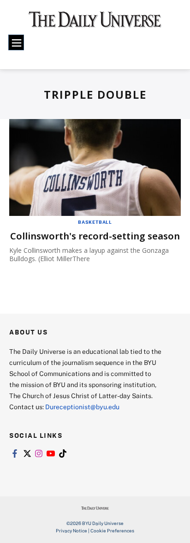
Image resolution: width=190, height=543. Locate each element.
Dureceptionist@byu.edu (82, 407)
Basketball (95, 222)
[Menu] (16, 42)
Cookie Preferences (112, 530)
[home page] (95, 23)
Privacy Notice (71, 530)
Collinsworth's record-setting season (95, 236)
